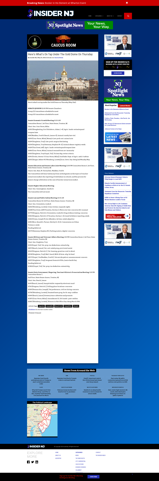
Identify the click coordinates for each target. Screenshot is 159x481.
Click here (31, 309)
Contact (98, 452)
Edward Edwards (81, 467)
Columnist (79, 470)
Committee (68, 306)
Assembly (49, 306)
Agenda (41, 306)
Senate (76, 306)
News (77, 455)
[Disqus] (62, 339)
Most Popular (111, 105)
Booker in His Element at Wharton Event (56, 2)
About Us (58, 455)
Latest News (125, 106)
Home (56, 452)
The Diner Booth (80, 458)
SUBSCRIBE (118, 73)
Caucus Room (58, 57)
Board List (58, 306)
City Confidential (81, 461)
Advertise (58, 458)
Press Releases (109, 173)
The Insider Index (101, 455)
